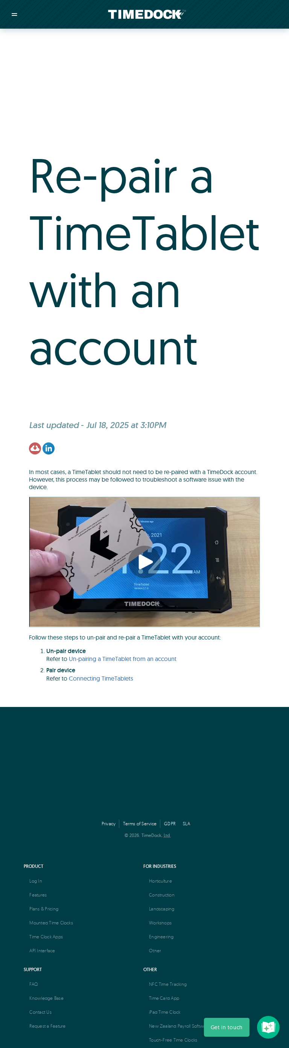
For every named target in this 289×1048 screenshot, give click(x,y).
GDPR (169, 823)
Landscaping (162, 909)
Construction (162, 895)
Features (38, 895)
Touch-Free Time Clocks (173, 1040)
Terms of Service (140, 823)
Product (33, 866)
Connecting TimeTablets (101, 678)
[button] (226, 1027)
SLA (186, 823)
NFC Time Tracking (168, 984)
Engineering (161, 936)
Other (155, 950)
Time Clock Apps (46, 936)
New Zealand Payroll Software (179, 1026)
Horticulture (160, 881)
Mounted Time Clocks (51, 923)
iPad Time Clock (165, 1012)
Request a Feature (47, 1026)
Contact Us (40, 1012)
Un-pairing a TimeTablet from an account (122, 658)
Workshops (160, 923)
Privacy (109, 823)
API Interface (42, 950)
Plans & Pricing (43, 909)
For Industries (159, 866)
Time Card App (164, 998)
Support (33, 969)
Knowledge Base (46, 998)
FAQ (33, 984)
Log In (35, 881)
